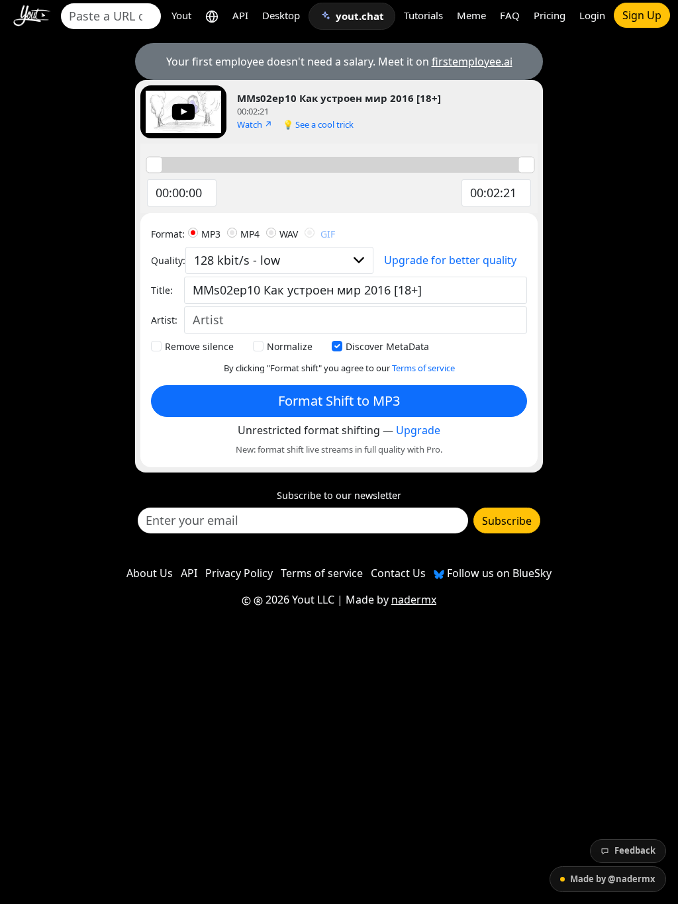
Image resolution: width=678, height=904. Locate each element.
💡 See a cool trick (318, 124)
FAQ (510, 15)
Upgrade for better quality (450, 260)
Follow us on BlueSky (498, 573)
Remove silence (199, 346)
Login (592, 15)
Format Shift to (339, 401)
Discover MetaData (387, 346)
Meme (471, 15)
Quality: (168, 260)
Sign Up (641, 15)
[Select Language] (212, 15)
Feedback (634, 850)
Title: (162, 290)
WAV (288, 234)
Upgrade (418, 430)
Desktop (281, 15)
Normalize (290, 346)
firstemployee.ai (472, 61)
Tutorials (423, 15)
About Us (149, 573)
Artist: (164, 320)
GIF (327, 234)
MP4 (250, 234)
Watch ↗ (254, 124)
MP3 (210, 234)
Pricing (549, 15)
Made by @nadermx (612, 879)
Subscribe (507, 521)
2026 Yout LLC (298, 599)
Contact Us (398, 573)
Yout (181, 15)
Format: (168, 234)
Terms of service (423, 368)
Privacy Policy (239, 573)
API (240, 15)
